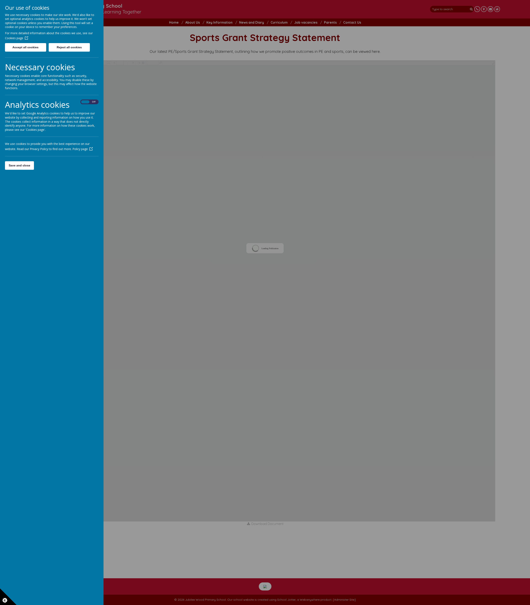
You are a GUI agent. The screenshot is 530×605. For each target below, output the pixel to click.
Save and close (19, 165)
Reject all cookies (69, 47)
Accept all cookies (25, 47)
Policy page (80, 149)
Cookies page (14, 38)
